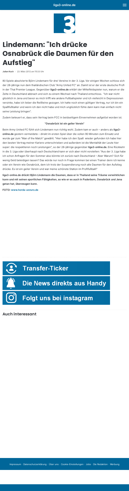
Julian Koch (8, 71)
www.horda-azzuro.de (24, 189)
